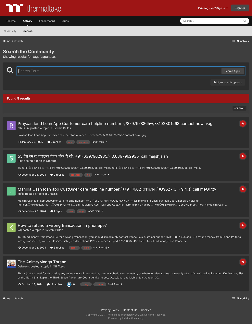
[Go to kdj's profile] (11, 227)
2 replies (55, 141)
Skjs (20, 160)
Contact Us (130, 310)
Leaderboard (47, 20)
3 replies (58, 247)
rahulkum (24, 128)
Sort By (239, 108)
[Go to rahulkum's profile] (11, 125)
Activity (27, 20)
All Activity (10, 31)
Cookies (146, 310)
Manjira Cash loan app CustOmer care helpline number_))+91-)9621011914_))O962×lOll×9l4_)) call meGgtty (117, 189)
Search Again (233, 71)
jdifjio (21, 193)
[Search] (244, 21)
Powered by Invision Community (126, 318)
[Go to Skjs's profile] (11, 158)
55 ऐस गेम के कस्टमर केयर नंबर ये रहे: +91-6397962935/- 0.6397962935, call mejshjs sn (93, 156)
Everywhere (228, 20)
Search (27, 31)
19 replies (56, 284)
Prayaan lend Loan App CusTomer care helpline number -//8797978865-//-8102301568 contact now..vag (115, 123)
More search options (229, 82)
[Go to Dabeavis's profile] (11, 264)
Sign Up (240, 7)
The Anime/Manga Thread (42, 262)
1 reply (57, 211)
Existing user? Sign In (212, 8)
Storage (51, 160)
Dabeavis (24, 266)
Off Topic (59, 266)
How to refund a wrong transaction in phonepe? (62, 225)
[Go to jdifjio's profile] (11, 191)
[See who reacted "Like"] (69, 284)
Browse (11, 20)
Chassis (52, 193)
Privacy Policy (110, 310)
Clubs (65, 20)
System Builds (62, 128)
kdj (20, 230)
